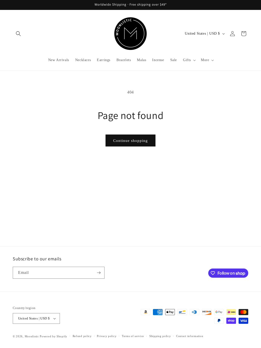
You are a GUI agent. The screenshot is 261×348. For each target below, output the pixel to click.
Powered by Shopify (53, 336)
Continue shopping (130, 141)
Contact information (189, 336)
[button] (18, 33)
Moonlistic (32, 336)
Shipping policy (160, 336)
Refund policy (82, 336)
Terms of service (133, 336)
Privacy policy (106, 336)
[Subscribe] (98, 273)
